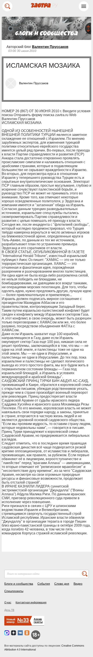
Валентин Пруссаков (50, 47)
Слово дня (61, 583)
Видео (78, 583)
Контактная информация (31, 602)
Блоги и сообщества (18, 583)
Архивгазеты (38, 621)
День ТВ (9, 610)
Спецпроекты (13, 591)
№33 (23, 620)
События (43, 583)
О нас (7, 602)
